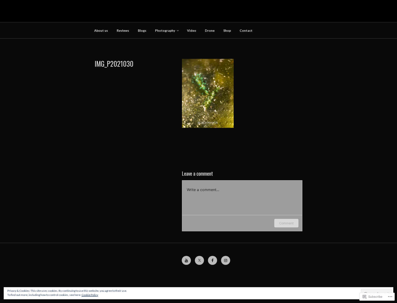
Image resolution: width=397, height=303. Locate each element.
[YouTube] (186, 260)
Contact (246, 30)
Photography (165, 30)
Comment (286, 223)
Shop (227, 30)
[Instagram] (225, 260)
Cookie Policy (90, 295)
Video (191, 30)
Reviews (123, 30)
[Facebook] (212, 260)
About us (101, 30)
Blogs (142, 30)
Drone (210, 30)
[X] (199, 260)
